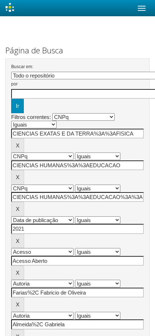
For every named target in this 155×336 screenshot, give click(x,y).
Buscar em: (22, 66)
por (14, 84)
